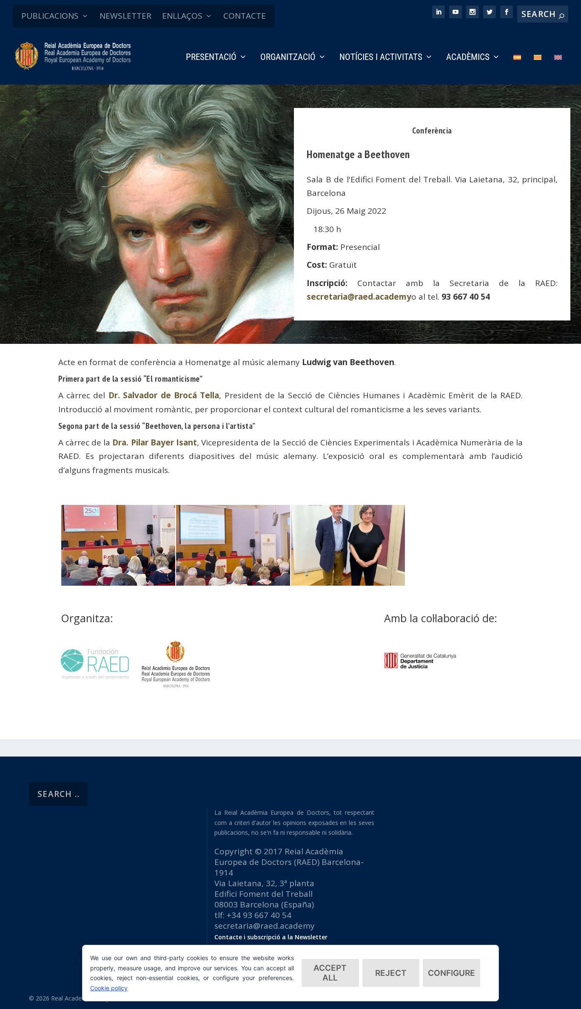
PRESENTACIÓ (211, 58)
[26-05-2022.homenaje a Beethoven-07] (233, 582)
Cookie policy (109, 988)
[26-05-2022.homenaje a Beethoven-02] (348, 582)
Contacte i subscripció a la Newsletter (271, 937)
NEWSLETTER (125, 15)
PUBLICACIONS (50, 15)
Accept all (330, 973)
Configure (451, 973)
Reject (391, 973)
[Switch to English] (558, 69)
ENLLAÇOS (182, 15)
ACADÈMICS (468, 58)
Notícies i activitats (380, 58)
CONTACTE (244, 15)
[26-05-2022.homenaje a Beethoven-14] (118, 582)
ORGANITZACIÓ (288, 58)
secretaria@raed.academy (359, 296)
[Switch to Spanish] (517, 69)
